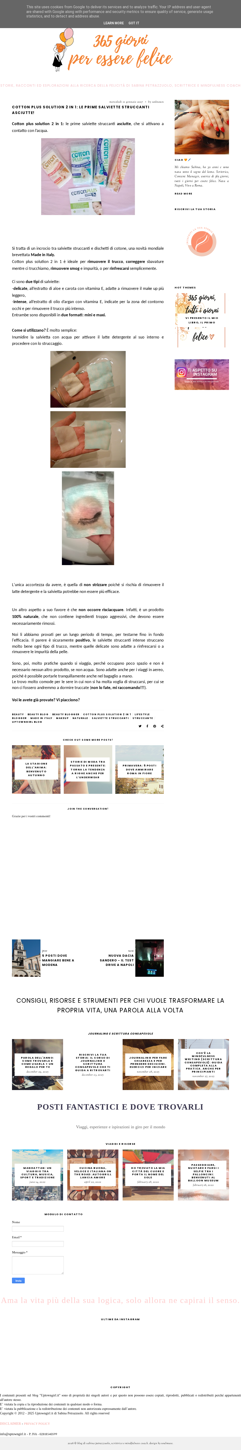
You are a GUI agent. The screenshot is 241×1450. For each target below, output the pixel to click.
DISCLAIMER (10, 1423)
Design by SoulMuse (161, 1443)
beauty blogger (66, 714)
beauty (18, 714)
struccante (143, 718)
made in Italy (41, 718)
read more (184, 193)
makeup (62, 718)
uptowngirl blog (27, 722)
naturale (80, 718)
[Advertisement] (97, 229)
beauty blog (38, 714)
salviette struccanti (110, 718)
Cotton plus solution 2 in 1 (107, 714)
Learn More (114, 23)
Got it (134, 23)
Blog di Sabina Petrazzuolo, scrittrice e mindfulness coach (112, 1443)
